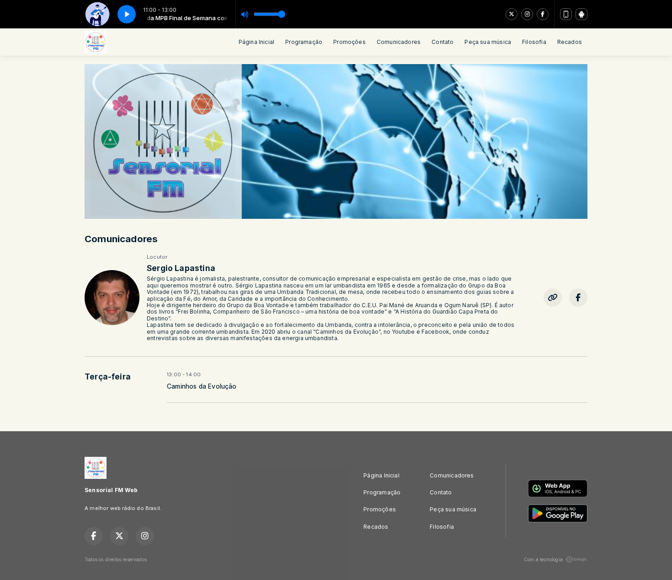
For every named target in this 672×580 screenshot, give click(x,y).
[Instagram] (527, 14)
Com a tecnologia (543, 559)
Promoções (349, 41)
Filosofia (534, 41)
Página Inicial (257, 41)
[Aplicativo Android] (581, 14)
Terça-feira (108, 376)
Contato (442, 41)
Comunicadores (399, 41)
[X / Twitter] (511, 14)
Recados (569, 41)
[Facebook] (543, 14)
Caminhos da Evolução (202, 386)
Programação (303, 41)
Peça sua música (487, 41)
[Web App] (566, 14)
